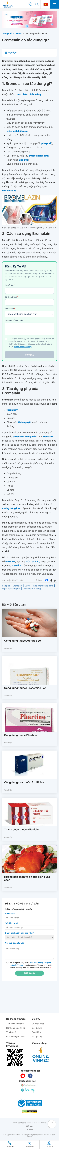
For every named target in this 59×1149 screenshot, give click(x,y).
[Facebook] (46, 580)
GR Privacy (29, 1126)
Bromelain (17, 586)
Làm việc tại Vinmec (15, 1036)
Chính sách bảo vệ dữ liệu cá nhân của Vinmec (29, 1123)
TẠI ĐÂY (16, 565)
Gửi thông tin (29, 973)
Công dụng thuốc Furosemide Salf (25, 688)
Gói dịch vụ (37, 1028)
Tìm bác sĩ (11, 1032)
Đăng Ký (29, 354)
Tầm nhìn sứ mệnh (15, 1024)
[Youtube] (22, 1076)
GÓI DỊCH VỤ (33, 561)
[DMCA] (29, 1111)
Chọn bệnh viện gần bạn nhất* (19, 933)
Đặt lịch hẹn (37, 1036)
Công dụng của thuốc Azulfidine (24, 782)
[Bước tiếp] (28, 1090)
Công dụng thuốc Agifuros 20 (22, 640)
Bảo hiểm (36, 1032)
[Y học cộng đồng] (28, 1085)
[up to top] (52, 1124)
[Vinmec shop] (41, 1055)
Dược (27, 586)
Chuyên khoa (38, 1024)
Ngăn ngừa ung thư (11, 588)
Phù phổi (6, 586)
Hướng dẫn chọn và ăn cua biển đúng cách (27, 878)
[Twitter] (51, 580)
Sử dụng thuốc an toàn (36, 33)
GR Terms (29, 1129)
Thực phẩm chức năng (42, 586)
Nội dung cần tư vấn (14, 320)
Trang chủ (7, 33)
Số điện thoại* (12, 923)
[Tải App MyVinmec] (15, 1057)
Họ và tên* (10, 913)
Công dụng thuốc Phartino (20, 735)
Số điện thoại (11, 297)
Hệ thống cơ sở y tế (15, 1028)
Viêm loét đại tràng (32, 588)
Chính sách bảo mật (23, 347)
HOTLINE (10, 561)
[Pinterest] (55, 580)
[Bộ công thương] (29, 1103)
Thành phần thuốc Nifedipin (21, 829)
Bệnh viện (10, 309)
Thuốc (19, 33)
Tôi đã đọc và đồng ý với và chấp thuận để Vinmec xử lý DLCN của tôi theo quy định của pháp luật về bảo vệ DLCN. (31, 965)
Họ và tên (10, 285)
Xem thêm (8, 648)
